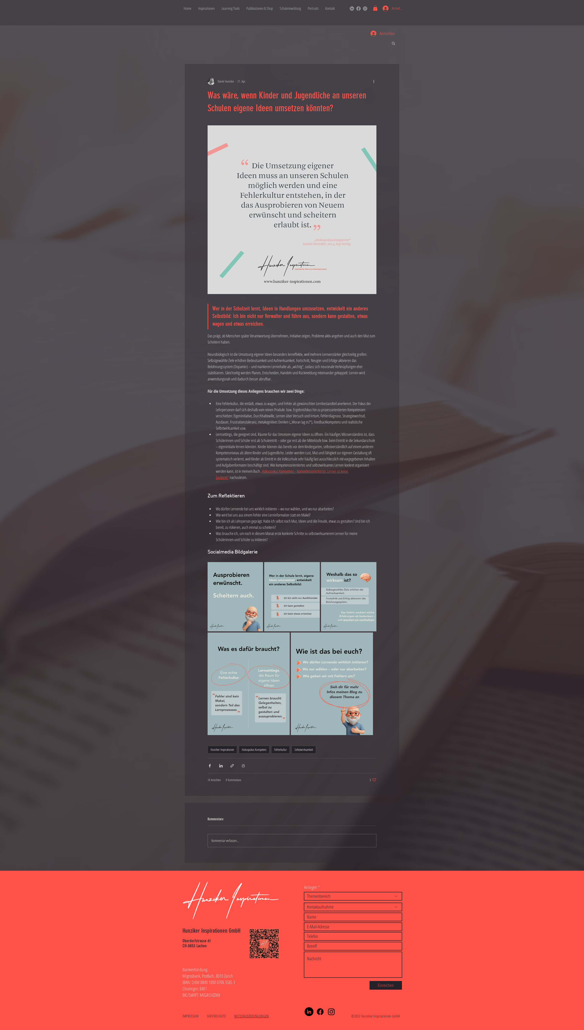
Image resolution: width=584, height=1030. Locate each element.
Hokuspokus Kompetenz (254, 749)
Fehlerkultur (280, 749)
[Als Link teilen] (232, 766)
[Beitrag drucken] (243, 766)
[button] (375, 8)
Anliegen (310, 887)
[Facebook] (358, 8)
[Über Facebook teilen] (210, 766)
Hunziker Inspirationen (222, 749)
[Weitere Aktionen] (373, 81)
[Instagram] (365, 8)
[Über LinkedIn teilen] (221, 766)
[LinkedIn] (352, 8)
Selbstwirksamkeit (304, 749)
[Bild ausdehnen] (235, 596)
